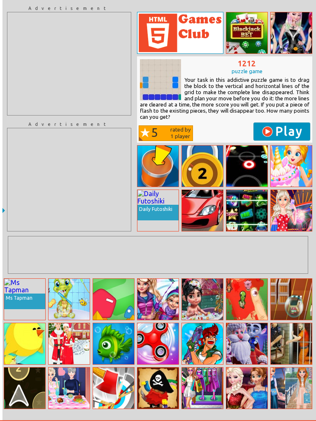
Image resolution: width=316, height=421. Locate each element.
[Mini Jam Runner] (25, 344)
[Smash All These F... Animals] (247, 299)
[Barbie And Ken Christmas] (69, 344)
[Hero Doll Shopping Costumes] (202, 388)
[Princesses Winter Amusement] (158, 299)
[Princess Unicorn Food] (291, 166)
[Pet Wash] (69, 299)
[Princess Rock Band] (291, 33)
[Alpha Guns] (202, 344)
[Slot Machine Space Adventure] (247, 210)
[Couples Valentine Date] (247, 388)
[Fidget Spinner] (158, 344)
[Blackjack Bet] (247, 33)
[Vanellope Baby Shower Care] (202, 299)
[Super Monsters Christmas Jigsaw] (247, 344)
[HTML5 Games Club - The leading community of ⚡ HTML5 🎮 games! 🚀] (180, 33)
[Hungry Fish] (114, 344)
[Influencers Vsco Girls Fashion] (291, 388)
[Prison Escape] (291, 344)
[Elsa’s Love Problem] (69, 388)
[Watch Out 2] (114, 299)
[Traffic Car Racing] (202, 210)
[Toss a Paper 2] (158, 166)
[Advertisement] (69, 63)
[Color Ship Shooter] (25, 388)
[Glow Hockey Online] (247, 166)
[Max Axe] (114, 388)
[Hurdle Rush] (291, 299)
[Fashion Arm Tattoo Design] (291, 210)
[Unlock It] (202, 166)
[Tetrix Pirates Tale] (158, 388)
